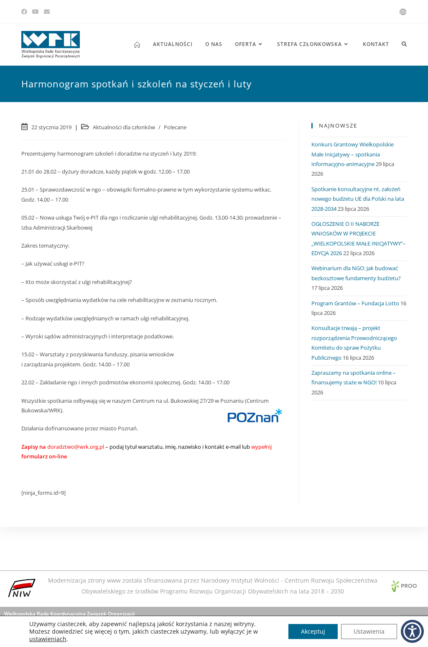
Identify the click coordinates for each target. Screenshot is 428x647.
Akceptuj (313, 631)
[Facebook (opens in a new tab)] (25, 12)
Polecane (175, 127)
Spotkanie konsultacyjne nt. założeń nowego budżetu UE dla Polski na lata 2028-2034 (357, 198)
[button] (412, 631)
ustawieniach (47, 639)
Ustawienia (369, 631)
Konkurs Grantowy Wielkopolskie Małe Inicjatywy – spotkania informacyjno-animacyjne (352, 154)
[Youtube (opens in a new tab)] (35, 12)
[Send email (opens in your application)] (46, 12)
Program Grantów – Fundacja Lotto (355, 303)
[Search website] (404, 44)
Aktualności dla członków (124, 127)
